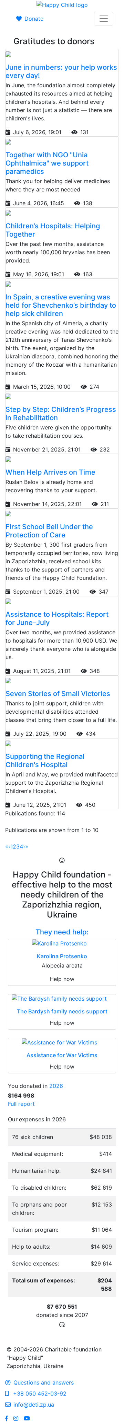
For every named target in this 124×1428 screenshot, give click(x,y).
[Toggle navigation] (103, 19)
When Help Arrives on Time (50, 472)
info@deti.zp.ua (33, 1404)
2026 (56, 1085)
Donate (33, 18)
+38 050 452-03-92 (38, 1393)
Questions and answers (43, 1382)
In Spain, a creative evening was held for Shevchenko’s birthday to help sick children (61, 305)
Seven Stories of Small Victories (58, 694)
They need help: (62, 932)
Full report (21, 1103)
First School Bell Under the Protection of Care (49, 531)
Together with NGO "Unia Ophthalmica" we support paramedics (47, 163)
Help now (62, 978)
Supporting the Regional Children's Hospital (45, 760)
